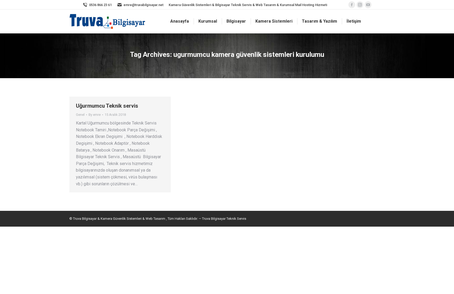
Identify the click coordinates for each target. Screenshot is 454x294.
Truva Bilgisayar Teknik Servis (223, 219)
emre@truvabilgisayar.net (143, 5)
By (95, 115)
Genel (80, 115)
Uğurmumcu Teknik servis (107, 106)
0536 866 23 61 (100, 5)
